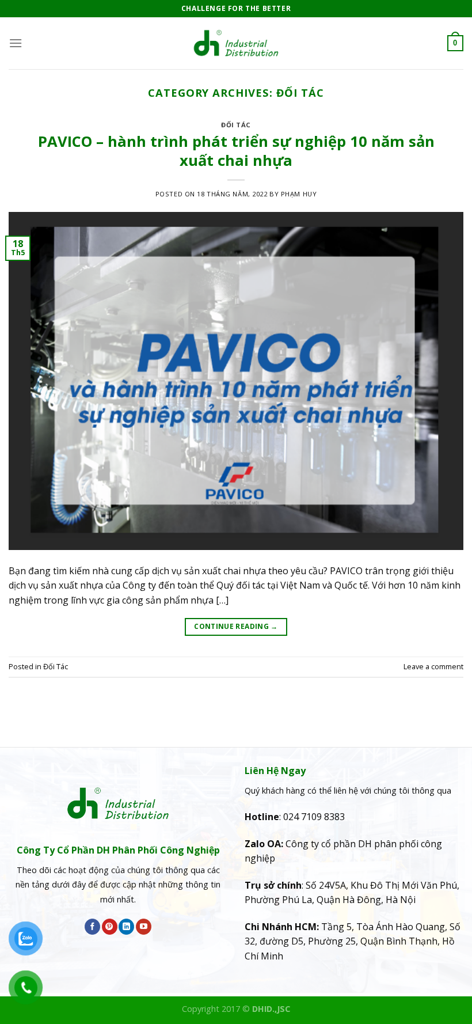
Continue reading (236, 626)
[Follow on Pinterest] (109, 927)
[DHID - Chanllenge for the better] (236, 43)
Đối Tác (236, 124)
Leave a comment (433, 666)
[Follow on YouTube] (143, 927)
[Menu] (15, 43)
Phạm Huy (299, 193)
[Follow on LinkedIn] (126, 927)
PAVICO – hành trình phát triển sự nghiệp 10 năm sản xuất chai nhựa (236, 150)
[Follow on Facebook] (92, 927)
